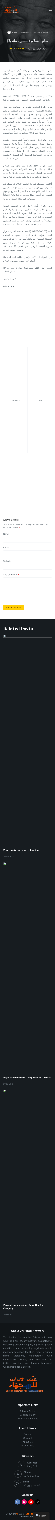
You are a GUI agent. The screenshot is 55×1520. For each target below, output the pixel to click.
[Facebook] (17, 1502)
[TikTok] (37, 1502)
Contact (27, 1438)
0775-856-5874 (32, 1475)
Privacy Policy (27, 1411)
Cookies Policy (28, 1414)
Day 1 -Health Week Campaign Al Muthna (27, 1077)
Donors (27, 1434)
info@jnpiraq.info (32, 1485)
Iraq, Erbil (32, 1466)
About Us (28, 1441)
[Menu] (50, 9)
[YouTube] (31, 1502)
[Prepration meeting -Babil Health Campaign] (27, 1195)
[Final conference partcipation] (27, 740)
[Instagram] (24, 1502)
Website (7, 561)
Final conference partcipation (21, 850)
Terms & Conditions (27, 1418)
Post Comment (13, 607)
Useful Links (27, 1445)
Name (6, 534)
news (45, 32)
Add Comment (11, 574)
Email (6, 547)
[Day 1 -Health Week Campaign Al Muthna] (27, 967)
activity (38, 32)
